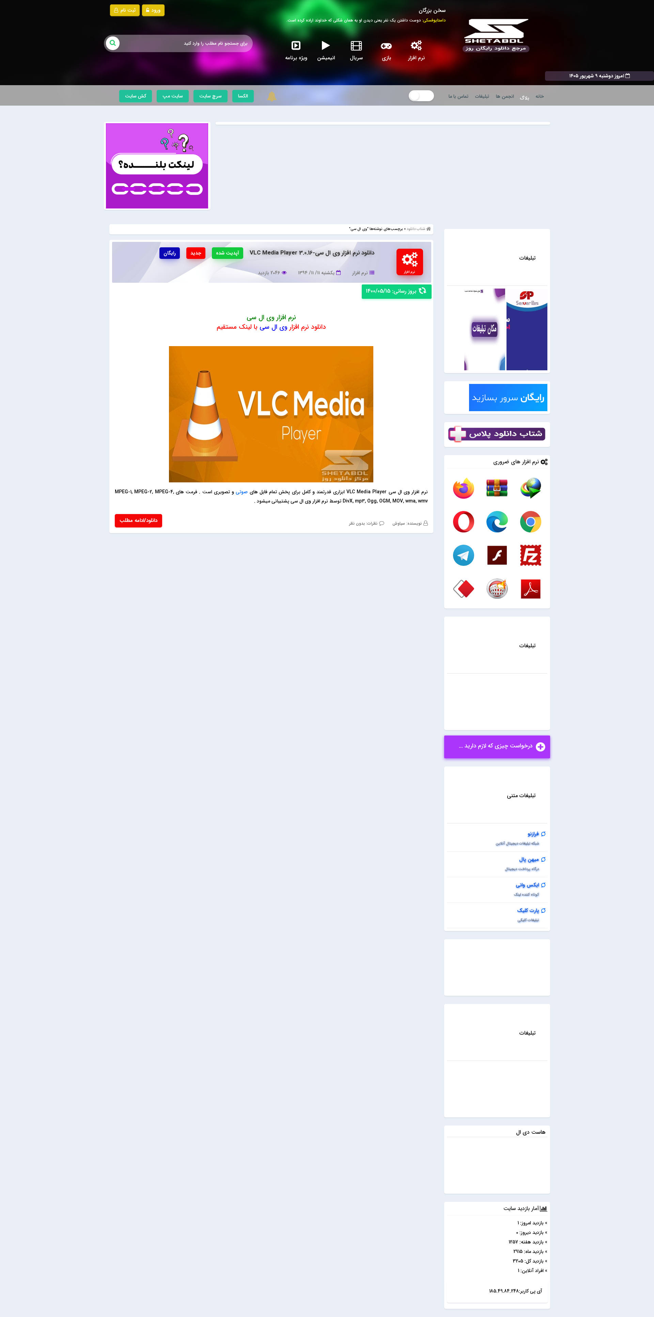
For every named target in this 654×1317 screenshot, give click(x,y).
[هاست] (527, 329)
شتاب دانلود (416, 229)
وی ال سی (273, 327)
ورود (155, 10)
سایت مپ (172, 96)
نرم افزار (360, 273)
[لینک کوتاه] (157, 165)
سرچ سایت (210, 96)
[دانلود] (530, 488)
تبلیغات (482, 96)
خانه (539, 96)
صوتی (242, 492)
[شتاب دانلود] (494, 36)
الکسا (243, 96)
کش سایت (135, 96)
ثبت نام (127, 10)
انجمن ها (505, 96)
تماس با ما (458, 96)
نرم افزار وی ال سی (271, 317)
